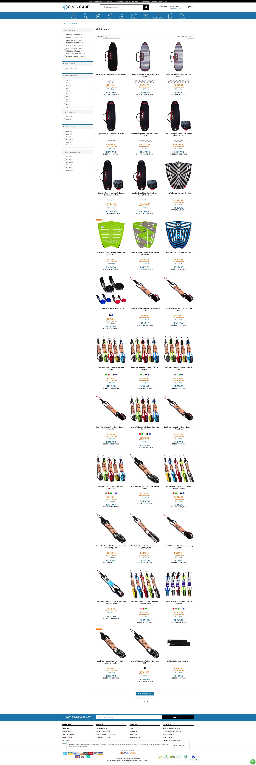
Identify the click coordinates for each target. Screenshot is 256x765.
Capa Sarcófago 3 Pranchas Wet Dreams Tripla (144, 134)
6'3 (109, 81)
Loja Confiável (66, 731)
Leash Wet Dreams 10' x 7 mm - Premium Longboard (178, 602)
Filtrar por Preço (70, 30)
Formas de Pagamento (103, 731)
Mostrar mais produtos (145, 694)
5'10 (139, 81)
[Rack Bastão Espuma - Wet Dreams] (178, 643)
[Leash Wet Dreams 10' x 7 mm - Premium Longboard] (178, 584)
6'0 (142, 81)
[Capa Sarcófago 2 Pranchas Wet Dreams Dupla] (111, 116)
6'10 (153, 81)
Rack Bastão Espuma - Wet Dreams (178, 661)
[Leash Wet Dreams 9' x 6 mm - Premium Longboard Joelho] (178, 468)
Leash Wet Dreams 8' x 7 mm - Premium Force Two (111, 487)
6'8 (150, 81)
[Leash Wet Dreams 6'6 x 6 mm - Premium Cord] (178, 350)
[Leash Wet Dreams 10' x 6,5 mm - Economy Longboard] (178, 528)
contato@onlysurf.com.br (173, 731)
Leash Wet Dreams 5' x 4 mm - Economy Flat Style (145, 309)
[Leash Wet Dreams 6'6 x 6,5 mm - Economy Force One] (111, 409)
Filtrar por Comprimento (72, 152)
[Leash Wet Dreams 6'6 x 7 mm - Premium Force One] (145, 409)
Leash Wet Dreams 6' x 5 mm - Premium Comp (111, 368)
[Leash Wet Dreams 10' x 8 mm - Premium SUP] (145, 643)
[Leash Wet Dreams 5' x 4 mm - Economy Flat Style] (145, 290)
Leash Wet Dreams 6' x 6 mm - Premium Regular (144, 368)
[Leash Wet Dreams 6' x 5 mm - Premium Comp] (111, 350)
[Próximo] (124, 56)
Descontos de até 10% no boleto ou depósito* (101, 1)
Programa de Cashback (103, 737)
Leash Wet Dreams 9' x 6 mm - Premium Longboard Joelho (178, 487)
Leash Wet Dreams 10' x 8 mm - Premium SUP (145, 662)
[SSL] (160, 758)
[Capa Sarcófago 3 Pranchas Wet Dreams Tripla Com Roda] (178, 116)
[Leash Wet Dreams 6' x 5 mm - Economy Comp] (178, 290)
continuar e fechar (178, 745)
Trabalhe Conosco (67, 737)
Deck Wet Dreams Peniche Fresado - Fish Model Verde (111, 253)
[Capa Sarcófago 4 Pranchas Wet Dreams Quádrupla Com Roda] (111, 175)
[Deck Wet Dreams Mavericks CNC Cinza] (178, 175)
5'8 (171, 81)
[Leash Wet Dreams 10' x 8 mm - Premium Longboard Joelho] (111, 643)
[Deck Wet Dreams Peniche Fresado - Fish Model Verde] (111, 234)
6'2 (144, 81)
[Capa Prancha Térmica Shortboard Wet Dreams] (178, 56)
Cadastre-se (175, 6)
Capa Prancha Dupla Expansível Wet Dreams (111, 74)
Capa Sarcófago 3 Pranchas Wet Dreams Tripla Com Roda (178, 134)
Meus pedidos (134, 734)
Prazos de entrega (101, 728)
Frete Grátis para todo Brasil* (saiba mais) (127, 1)
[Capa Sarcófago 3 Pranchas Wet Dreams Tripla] (145, 116)
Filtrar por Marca (70, 64)
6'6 (112, 81)
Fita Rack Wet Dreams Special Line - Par (111, 308)
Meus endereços (135, 737)
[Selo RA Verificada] (194, 758)
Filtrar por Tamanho (71, 76)
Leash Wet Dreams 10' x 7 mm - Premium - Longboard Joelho (144, 602)
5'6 (135, 81)
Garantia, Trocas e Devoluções (105, 734)
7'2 (144, 200)
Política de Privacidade (80, 746)
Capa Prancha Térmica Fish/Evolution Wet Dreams (145, 75)
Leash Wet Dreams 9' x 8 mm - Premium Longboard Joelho (144, 547)
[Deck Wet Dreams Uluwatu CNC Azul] (178, 234)
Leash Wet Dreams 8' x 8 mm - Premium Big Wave (145, 487)
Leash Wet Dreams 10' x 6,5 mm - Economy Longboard (178, 547)
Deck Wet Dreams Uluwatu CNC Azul (178, 252)
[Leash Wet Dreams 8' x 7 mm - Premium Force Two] (111, 468)
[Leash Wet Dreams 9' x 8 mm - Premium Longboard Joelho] (145, 528)
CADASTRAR (177, 717)
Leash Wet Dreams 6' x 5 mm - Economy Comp (178, 309)
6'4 (182, 81)
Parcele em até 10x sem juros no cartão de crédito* (153, 1)
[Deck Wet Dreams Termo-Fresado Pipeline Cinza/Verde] (145, 234)
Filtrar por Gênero (70, 112)
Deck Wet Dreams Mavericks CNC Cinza (178, 193)
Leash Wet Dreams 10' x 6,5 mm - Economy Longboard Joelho (111, 602)
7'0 (150, 140)
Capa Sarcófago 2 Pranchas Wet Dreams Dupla (111, 134)
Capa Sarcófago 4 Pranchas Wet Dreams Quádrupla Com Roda (111, 194)
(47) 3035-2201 (169, 734)
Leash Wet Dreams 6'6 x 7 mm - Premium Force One (145, 428)
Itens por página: (182, 37)
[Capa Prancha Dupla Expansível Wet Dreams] (111, 56)
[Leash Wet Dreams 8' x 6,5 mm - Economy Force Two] (178, 409)
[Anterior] (98, 56)
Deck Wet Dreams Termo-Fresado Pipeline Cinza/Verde (144, 253)
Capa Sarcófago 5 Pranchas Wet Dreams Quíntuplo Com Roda (144, 194)
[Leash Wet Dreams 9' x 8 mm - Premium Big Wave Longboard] (111, 528)
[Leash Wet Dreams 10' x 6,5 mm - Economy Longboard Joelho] (111, 584)
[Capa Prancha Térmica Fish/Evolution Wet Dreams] (145, 56)
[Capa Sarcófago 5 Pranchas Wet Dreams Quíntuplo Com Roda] (145, 175)
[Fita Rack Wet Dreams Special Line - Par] (111, 290)
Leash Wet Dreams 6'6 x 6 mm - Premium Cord (178, 368)
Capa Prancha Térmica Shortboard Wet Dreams (179, 75)
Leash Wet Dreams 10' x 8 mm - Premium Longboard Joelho (111, 662)
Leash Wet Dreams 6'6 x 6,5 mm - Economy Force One (111, 428)
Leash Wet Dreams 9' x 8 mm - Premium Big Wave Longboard (111, 547)
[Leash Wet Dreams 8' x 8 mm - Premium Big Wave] (145, 468)
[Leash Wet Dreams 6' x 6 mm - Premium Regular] (145, 350)
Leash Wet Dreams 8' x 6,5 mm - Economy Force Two (178, 428)
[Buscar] (146, 7)
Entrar (164, 6)
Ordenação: (99, 37)
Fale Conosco (66, 740)
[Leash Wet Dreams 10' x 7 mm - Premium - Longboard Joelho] (145, 584)
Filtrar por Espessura (71, 127)
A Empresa (65, 728)
